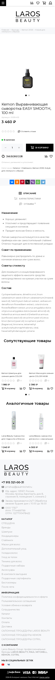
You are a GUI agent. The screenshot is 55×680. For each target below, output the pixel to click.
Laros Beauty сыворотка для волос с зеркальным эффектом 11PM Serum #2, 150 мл (41, 437)
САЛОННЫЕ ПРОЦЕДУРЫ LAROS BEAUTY (26, 630)
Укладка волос (10, 553)
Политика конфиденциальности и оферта (25, 597)
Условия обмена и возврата (17, 605)
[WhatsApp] (38, 182)
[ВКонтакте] (12, 182)
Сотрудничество (11, 609)
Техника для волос (12, 561)
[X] (27, 182)
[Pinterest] (22, 182)
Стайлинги (26, 168)
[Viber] (32, 182)
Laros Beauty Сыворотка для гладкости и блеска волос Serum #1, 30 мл (13, 437)
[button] (26, 95)
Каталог (16, 168)
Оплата (5, 622)
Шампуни (7, 531)
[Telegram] (43, 182)
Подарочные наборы (13, 565)
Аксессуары (8, 570)
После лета (8, 587)
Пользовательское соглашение (19, 601)
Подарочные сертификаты (16, 578)
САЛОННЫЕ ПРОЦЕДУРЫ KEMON (21, 635)
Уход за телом (9, 557)
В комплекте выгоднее (14, 574)
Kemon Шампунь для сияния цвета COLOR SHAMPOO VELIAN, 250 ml (12, 375)
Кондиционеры (10, 536)
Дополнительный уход (14, 548)
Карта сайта (44, 677)
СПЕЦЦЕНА (8, 523)
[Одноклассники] (17, 182)
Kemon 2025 (38, 168)
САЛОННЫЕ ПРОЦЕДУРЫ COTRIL (21, 639)
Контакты (7, 618)
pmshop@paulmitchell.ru (18, 487)
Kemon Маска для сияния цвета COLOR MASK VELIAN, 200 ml (41, 375)
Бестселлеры (9, 582)
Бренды (6, 527)
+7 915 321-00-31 (13, 482)
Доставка (7, 626)
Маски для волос (11, 544)
